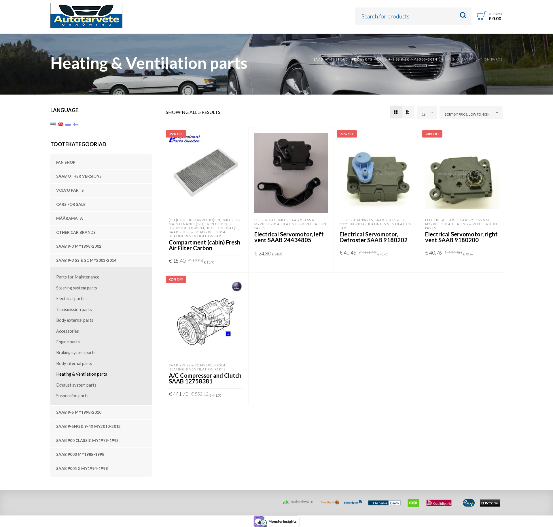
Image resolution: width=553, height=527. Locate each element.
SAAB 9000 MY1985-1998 (80, 454)
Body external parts (74, 320)
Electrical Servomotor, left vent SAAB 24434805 (289, 237)
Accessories (67, 331)
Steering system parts (76, 287)
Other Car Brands (76, 232)
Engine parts (68, 341)
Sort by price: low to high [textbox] (467, 114)
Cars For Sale (71, 204)
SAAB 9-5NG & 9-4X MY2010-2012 (88, 426)
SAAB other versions (79, 176)
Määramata (69, 218)
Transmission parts (74, 309)
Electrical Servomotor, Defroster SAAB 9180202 (374, 237)
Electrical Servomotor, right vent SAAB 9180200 (461, 237)
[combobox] (427, 112)
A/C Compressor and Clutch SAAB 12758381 (205, 378)
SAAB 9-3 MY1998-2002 (78, 246)
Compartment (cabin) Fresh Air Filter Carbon (204, 245)
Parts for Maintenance (77, 276)
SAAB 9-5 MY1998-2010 (78, 412)
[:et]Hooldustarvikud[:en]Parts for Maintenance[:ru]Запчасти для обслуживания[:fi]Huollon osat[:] (205, 224)
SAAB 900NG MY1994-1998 (82, 468)
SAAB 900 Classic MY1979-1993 (87, 440)
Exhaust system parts (76, 385)
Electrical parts (70, 298)
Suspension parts (72, 395)
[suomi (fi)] (75, 123)
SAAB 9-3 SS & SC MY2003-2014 (86, 260)
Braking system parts (76, 352)
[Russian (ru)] (68, 123)
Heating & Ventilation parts (81, 374)
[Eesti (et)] (53, 123)
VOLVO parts (70, 190)
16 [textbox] (423, 114)
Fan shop (65, 162)
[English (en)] (60, 123)
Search (463, 15)
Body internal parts (74, 363)
